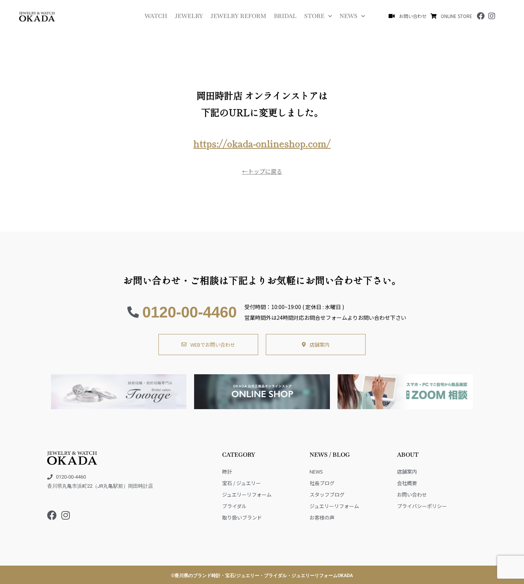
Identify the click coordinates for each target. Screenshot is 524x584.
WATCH (156, 16)
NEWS (348, 16)
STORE (314, 16)
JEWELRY (189, 16)
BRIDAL (285, 16)
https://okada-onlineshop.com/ (262, 143)
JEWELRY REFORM (238, 16)
